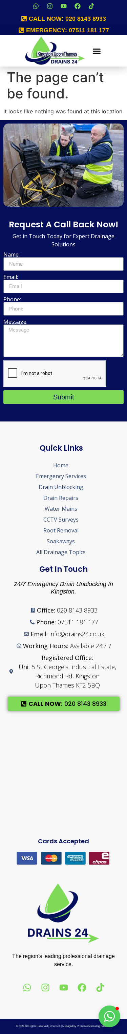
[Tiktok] (91, 6)
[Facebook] (77, 6)
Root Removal (61, 530)
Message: (15, 321)
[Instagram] (50, 6)
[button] (96, 50)
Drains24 (55, 1026)
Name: (11, 254)
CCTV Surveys (61, 519)
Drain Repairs (60, 498)
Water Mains (61, 508)
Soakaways (61, 541)
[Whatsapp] (36, 6)
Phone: (12, 299)
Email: (10, 277)
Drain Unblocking (61, 487)
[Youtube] (64, 6)
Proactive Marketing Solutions (94, 1026)
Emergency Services (61, 476)
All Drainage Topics (61, 552)
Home (60, 465)
